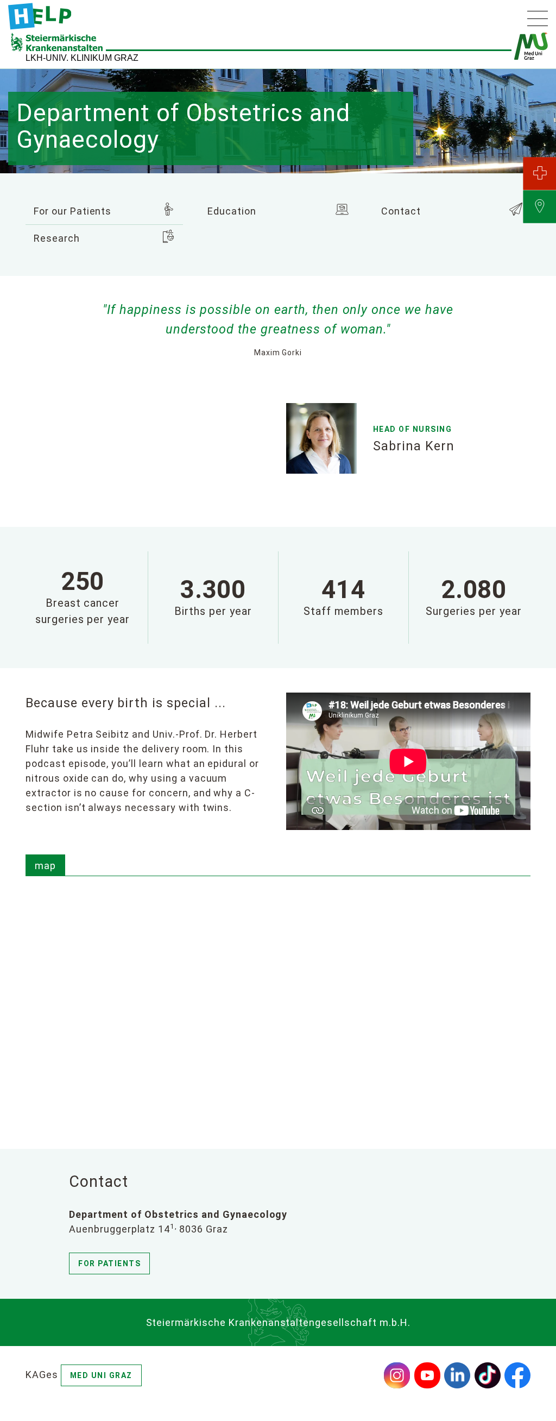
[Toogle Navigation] (537, 18)
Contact (401, 211)
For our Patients (72, 211)
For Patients (109, 1263)
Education (231, 211)
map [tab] (45, 865)
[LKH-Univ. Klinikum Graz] (39, 16)
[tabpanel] (278, 1000)
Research (57, 238)
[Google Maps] (278, 998)
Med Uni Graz (101, 1375)
